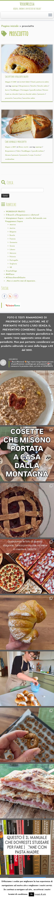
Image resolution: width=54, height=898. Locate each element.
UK (11, 267)
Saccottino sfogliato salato (16, 76)
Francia (12, 239)
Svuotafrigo (11, 271)
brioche (34, 86)
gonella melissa (36, 90)
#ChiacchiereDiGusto (15, 278)
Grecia (12, 246)
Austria (12, 228)
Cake (18, 151)
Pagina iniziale (10, 26)
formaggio (25, 90)
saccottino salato (29, 98)
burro (7, 90)
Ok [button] (31, 894)
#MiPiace (10, 274)
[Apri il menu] (50, 15)
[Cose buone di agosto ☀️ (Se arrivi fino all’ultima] (27, 397)
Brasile (12, 235)
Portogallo (14, 260)
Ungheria (13, 264)
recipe (31, 155)
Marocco (13, 253)
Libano (12, 249)
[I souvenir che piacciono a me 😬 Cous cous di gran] (27, 454)
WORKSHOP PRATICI (15, 212)
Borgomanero (24, 86)
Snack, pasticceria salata (40, 82)
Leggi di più (40, 894)
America (13, 225)
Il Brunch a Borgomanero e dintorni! (22, 215)
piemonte (41, 94)
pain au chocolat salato (28, 94)
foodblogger (15, 90)
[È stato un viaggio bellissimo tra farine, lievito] (27, 566)
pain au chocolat (12, 94)
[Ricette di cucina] (12, 305)
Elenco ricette (23, 147)
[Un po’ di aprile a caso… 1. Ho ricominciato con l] (27, 791)
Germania (13, 242)
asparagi (15, 86)
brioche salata (43, 86)
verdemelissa (9, 159)
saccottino (18, 98)
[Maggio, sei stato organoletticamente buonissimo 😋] (27, 622)
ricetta (37, 155)
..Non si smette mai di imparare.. (21, 281)
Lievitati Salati (24, 82)
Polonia (13, 257)
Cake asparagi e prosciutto (15, 141)
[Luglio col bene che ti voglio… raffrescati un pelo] (27, 510)
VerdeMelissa (27, 4)
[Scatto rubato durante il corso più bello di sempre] (27, 678)
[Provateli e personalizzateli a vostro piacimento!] (27, 735)
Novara (45, 90)
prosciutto (9, 98)
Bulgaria (13, 232)
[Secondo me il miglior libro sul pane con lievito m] (27, 847)
